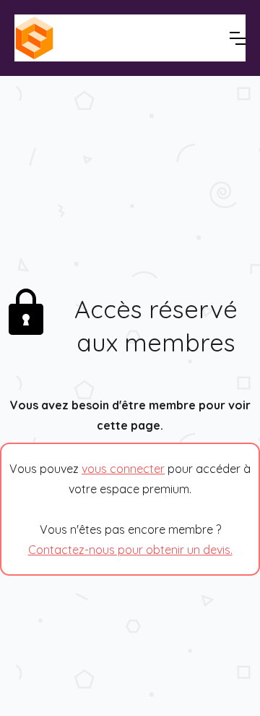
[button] (238, 38)
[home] (86, 37)
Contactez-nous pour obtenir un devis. (130, 549)
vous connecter (123, 468)
